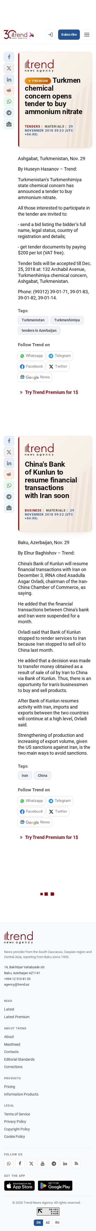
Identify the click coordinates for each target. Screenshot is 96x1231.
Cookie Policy (14, 1137)
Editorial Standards (19, 1059)
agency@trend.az (16, 984)
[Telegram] (53, 1163)
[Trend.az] (19, 34)
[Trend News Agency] (18, 937)
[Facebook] (20, 1163)
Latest (9, 1009)
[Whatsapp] (8, 1163)
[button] (9, 57)
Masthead (12, 1044)
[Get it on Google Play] (55, 1186)
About (9, 1037)
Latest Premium (16, 1017)
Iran (25, 775)
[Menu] (86, 35)
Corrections (13, 1067)
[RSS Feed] (76, 1163)
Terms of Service (17, 1114)
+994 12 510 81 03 (17, 979)
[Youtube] (42, 1163)
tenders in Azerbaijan (39, 330)
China (42, 775)
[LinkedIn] (65, 1163)
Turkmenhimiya (67, 320)
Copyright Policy (17, 1129)
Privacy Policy (15, 1121)
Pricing (9, 1087)
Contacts (11, 1052)
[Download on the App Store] (19, 1186)
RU (57, 1222)
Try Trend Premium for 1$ (51, 392)
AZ (48, 1222)
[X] (31, 1163)
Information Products (21, 1094)
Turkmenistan (33, 320)
